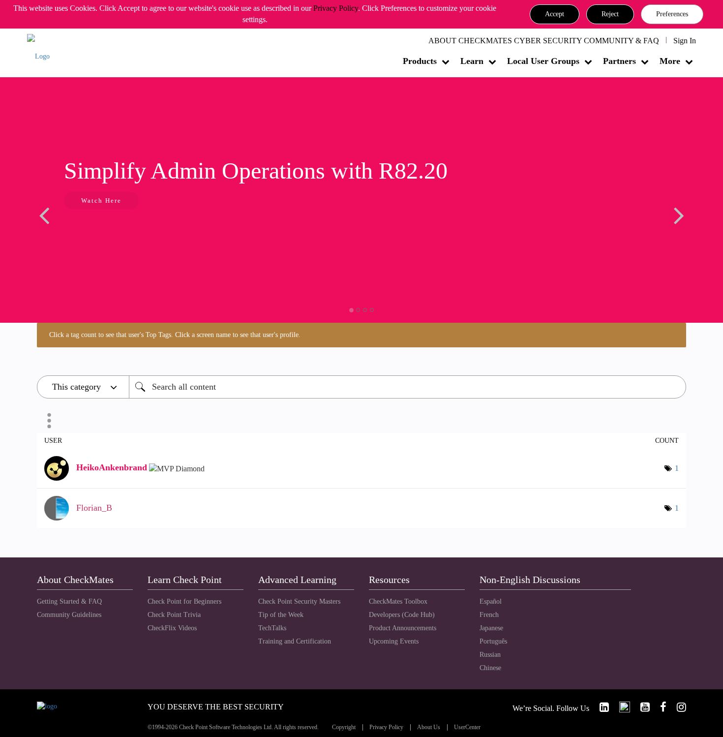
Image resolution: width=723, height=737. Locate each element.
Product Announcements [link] (402, 628)
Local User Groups (543, 61)
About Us (428, 727)
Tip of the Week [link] (280, 614)
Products (420, 61)
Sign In (684, 40)
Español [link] (491, 601)
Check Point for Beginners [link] (184, 601)
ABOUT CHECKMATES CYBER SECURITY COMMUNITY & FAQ (543, 40)
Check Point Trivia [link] (174, 614)
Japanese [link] (491, 628)
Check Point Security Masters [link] (299, 601)
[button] (554, 14)
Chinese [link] (490, 668)
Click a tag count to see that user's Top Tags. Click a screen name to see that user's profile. (175, 334)
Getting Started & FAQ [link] (69, 601)
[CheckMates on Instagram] (677, 707)
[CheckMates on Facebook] (659, 707)
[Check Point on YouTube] (641, 707)
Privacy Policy (335, 8)
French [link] (489, 614)
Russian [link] (490, 654)
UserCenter (467, 727)
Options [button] (49, 420)
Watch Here (101, 200)
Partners (619, 61)
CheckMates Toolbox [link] (398, 601)
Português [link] (493, 641)
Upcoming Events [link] (394, 641)
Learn (471, 61)
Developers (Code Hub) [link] (402, 614)
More (670, 61)
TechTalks (272, 628)
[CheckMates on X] (620, 707)
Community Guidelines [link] (69, 614)
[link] (600, 707)
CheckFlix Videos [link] (172, 628)
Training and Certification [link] (294, 641)
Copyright (344, 727)
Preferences (672, 14)
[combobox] (407, 387)
